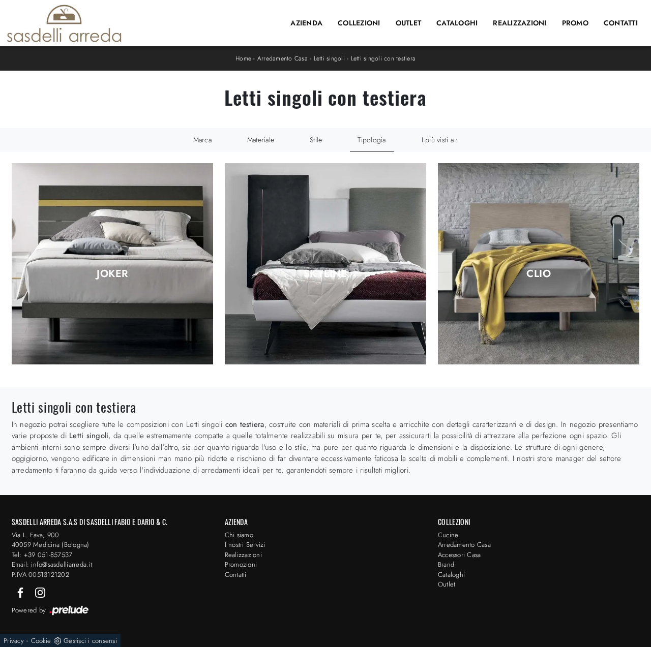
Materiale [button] (260, 140)
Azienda (306, 23)
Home (243, 58)
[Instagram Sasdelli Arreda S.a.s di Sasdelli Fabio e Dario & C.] (40, 592)
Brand (446, 564)
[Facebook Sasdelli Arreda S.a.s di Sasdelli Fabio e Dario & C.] (21, 592)
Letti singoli (329, 58)
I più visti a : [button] (440, 140)
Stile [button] (316, 140)
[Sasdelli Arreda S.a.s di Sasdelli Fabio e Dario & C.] (64, 23)
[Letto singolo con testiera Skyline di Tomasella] (326, 263)
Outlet (409, 23)
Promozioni (241, 564)
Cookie (41, 640)
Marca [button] (202, 140)
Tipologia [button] (372, 140)
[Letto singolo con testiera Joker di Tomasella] (113, 263)
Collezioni (359, 23)
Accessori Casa (459, 555)
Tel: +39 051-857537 (42, 555)
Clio (538, 274)
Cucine (448, 535)
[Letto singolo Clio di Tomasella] (539, 263)
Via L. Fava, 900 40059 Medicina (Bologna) (51, 540)
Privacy (14, 640)
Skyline (325, 274)
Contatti (621, 23)
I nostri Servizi (245, 544)
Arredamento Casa (282, 58)
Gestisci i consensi (90, 640)
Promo (575, 23)
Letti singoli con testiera (383, 58)
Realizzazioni (519, 23)
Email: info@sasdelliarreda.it (52, 564)
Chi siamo (239, 535)
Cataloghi (457, 23)
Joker (112, 274)
